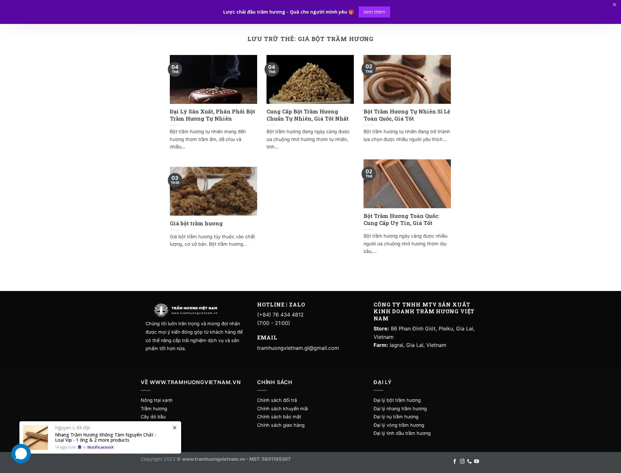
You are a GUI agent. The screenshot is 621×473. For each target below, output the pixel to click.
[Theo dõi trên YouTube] (476, 461)
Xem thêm (374, 12)
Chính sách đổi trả (277, 400)
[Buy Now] (100, 437)
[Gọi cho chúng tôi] (469, 461)
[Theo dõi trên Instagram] (462, 461)
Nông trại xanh (157, 400)
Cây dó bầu (153, 416)
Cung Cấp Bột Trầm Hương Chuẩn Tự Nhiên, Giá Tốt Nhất (308, 115)
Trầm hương (154, 408)
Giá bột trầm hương (196, 223)
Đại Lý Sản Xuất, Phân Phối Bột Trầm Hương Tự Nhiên (212, 115)
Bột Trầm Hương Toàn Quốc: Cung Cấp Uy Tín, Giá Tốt (401, 219)
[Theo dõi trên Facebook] (454, 461)
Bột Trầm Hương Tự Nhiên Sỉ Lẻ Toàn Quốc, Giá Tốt (407, 115)
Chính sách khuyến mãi (282, 408)
